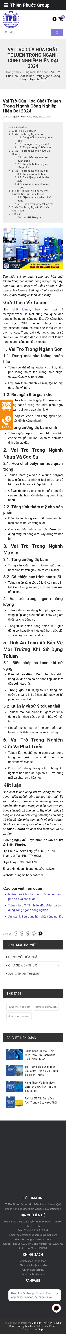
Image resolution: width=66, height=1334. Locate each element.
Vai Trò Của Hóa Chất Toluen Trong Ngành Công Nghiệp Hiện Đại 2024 (32, 106)
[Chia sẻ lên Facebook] (16, 933)
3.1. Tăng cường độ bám (31, 173)
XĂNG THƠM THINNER (24, 973)
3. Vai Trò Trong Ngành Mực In (30, 170)
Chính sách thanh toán (33, 1260)
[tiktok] (40, 933)
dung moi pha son (46, 1006)
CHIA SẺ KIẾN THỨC (22, 965)
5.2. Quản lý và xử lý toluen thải (35, 203)
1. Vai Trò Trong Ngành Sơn (28, 134)
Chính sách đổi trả (33, 1269)
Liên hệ (6, 426)
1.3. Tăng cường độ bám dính (34, 147)
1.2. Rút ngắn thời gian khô (33, 144)
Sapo (41, 1329)
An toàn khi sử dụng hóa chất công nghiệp (35, 916)
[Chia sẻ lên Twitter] (22, 933)
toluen (26, 309)
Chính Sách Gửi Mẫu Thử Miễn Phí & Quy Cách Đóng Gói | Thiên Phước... (40, 1054)
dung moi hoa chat (19, 1006)
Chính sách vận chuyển (33, 1265)
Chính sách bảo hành (33, 1274)
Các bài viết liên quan (29, 217)
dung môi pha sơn (19, 1016)
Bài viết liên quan (21, 1038)
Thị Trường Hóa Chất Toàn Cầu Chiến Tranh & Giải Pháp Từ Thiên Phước (41, 1070)
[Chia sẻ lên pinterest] (28, 933)
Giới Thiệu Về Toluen (24, 130)
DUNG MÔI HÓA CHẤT (23, 957)
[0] (60, 19)
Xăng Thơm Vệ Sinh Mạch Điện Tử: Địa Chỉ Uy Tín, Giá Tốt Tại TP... (40, 1086)
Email (6, 410)
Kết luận (16, 213)
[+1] (34, 933)
